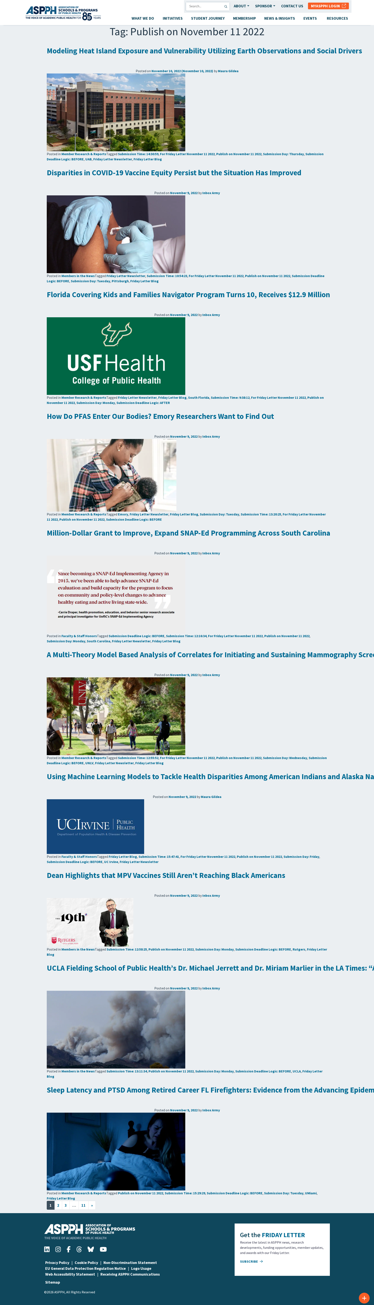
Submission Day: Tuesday (90, 281)
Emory (123, 514)
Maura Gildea (228, 71)
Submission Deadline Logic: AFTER (143, 402)
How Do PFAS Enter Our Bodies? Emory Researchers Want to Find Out (160, 416)
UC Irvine (111, 862)
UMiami (311, 1193)
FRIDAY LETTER (283, 1235)
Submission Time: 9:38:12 (230, 397)
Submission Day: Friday (301, 856)
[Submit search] (227, 6)
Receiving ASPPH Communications (130, 1274)
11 (83, 1205)
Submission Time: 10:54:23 (167, 276)
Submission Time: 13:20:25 (261, 514)
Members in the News (78, 276)
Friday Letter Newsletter (112, 159)
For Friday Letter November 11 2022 (187, 154)
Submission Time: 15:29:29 (185, 1193)
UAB (88, 159)
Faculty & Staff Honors (79, 636)
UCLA (297, 1071)
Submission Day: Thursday (283, 154)
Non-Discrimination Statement (130, 1262)
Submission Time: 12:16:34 (186, 636)
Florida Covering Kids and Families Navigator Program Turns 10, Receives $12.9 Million (188, 294)
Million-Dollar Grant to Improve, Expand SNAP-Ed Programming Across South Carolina (188, 533)
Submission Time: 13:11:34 (126, 1071)
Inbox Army (211, 193)
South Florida (198, 397)
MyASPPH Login (326, 5)
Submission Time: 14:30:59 (138, 154)
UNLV (89, 763)
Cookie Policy (86, 1262)
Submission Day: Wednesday (285, 758)
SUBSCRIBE (249, 1261)
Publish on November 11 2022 (238, 154)
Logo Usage (141, 1268)
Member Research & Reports (83, 154)
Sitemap (52, 1282)
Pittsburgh (120, 281)
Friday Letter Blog (148, 159)
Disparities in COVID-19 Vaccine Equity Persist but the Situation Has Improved (174, 172)
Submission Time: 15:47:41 (159, 856)
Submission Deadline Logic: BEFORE (134, 519)
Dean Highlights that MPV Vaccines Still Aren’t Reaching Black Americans (166, 875)
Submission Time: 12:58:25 (126, 949)
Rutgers (299, 949)
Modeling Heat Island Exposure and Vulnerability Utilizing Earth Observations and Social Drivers (204, 51)
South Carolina (98, 641)
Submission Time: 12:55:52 (138, 758)
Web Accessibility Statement (70, 1274)
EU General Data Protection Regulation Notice (85, 1268)
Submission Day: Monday (95, 402)
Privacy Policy (57, 1262)
